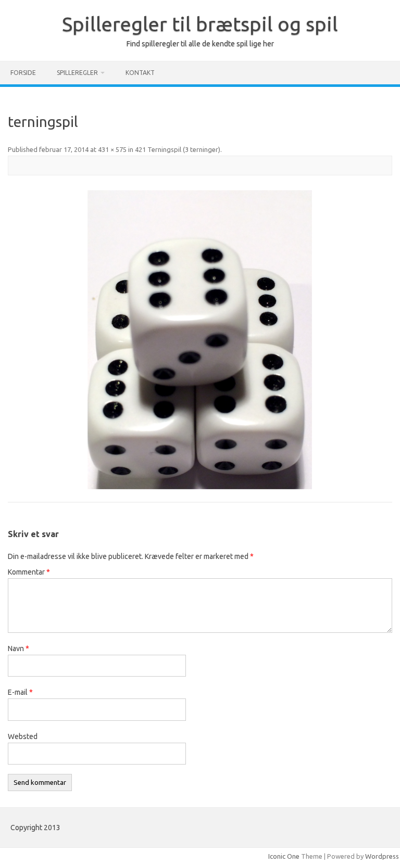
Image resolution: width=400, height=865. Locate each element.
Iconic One (283, 856)
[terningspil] (200, 339)
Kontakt (140, 72)
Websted (23, 736)
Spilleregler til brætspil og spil (200, 24)
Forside (23, 72)
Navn (18, 648)
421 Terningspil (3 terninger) (177, 149)
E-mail (20, 692)
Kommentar (29, 572)
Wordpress (382, 856)
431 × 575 (112, 149)
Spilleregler (77, 72)
